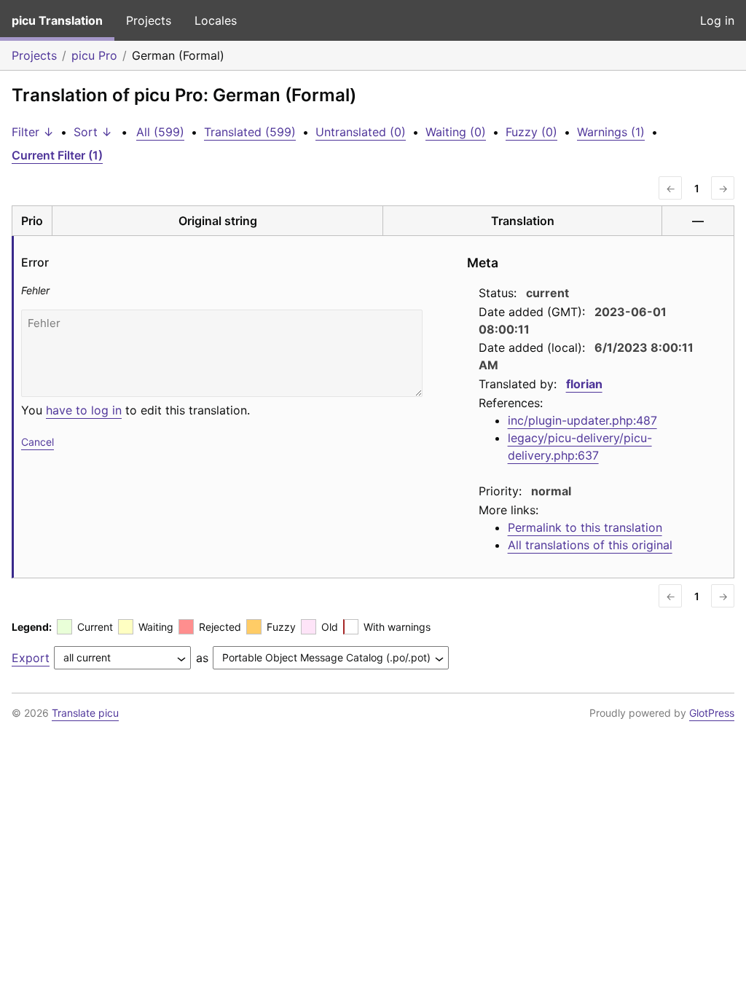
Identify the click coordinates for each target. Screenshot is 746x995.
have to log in (84, 410)
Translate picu (85, 713)
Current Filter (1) (57, 155)
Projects (148, 20)
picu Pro (94, 55)
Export (31, 657)
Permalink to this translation (585, 527)
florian (584, 384)
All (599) (160, 132)
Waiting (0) (455, 132)
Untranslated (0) (360, 132)
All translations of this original (590, 545)
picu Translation (57, 20)
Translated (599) (250, 132)
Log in (717, 20)
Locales (216, 20)
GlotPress (711, 713)
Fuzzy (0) (531, 132)
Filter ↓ (33, 132)
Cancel (37, 442)
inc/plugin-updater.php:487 (582, 420)
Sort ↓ (93, 132)
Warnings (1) (611, 132)
